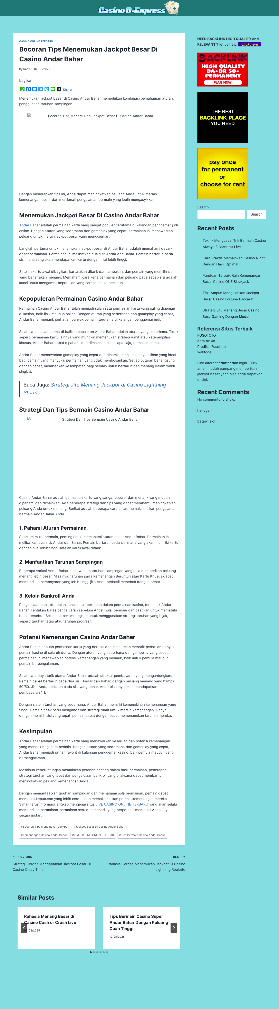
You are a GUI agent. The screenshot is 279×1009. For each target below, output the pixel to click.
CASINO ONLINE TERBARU (36, 41)
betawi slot (206, 421)
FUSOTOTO (206, 335)
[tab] (91, 952)
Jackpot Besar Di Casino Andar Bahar (99, 826)
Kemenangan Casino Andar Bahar (44, 835)
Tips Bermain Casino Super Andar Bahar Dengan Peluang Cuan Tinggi (138, 922)
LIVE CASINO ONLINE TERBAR (93, 835)
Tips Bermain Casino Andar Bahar (142, 835)
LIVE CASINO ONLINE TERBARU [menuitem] (122, 804)
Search (203, 207)
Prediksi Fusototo (211, 347)
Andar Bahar (29, 225)
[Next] (174, 928)
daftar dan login (234, 363)
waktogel (204, 352)
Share (67, 90)
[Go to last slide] (24, 928)
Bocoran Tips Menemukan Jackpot (44, 826)
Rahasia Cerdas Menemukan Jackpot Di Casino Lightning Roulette (146, 863)
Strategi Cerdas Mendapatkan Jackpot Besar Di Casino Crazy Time (52, 863)
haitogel (203, 410)
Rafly (26, 69)
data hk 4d (206, 341)
